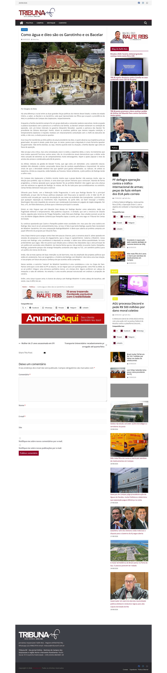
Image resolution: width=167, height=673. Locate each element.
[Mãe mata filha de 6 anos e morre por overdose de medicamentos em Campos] (129, 434)
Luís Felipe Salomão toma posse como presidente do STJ (136, 372)
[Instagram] (143, 3)
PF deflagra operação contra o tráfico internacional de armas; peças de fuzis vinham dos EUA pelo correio (127, 187)
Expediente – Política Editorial (139, 669)
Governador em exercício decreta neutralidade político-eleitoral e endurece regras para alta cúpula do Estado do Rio (128, 604)
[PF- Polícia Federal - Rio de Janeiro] (129, 161)
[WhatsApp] (147, 3)
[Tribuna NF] (38, 12)
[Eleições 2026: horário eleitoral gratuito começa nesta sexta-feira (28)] (129, 59)
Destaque (51, 23)
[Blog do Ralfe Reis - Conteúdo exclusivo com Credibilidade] (62, 290)
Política (29, 23)
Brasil (115, 299)
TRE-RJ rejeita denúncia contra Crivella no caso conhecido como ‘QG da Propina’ (129, 78)
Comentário (24, 374)
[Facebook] (139, 3)
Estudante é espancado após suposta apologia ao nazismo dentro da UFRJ (136, 242)
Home (24, 287)
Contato (62, 23)
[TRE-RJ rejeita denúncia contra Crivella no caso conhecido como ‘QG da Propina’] (129, 82)
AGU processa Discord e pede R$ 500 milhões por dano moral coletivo (128, 307)
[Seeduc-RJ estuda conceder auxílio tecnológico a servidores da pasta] (129, 402)
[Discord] (129, 285)
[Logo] (39, 631)
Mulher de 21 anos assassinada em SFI (38, 343)
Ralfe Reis (36, 39)
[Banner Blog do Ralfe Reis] (129, 36)
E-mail (22, 416)
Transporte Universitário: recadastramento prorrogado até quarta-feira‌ (84, 345)
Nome (22, 405)
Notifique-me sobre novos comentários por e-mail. (40, 441)
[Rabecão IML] (117, 258)
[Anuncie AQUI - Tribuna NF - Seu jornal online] (63, 315)
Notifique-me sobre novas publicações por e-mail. (40, 448)
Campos (40, 23)
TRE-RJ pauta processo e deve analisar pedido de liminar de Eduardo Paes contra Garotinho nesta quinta (128, 113)
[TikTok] (117, 359)
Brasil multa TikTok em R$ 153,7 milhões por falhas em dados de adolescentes (136, 357)
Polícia (115, 175)
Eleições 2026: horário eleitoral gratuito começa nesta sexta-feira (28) (126, 55)
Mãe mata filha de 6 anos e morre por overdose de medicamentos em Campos (136, 257)
